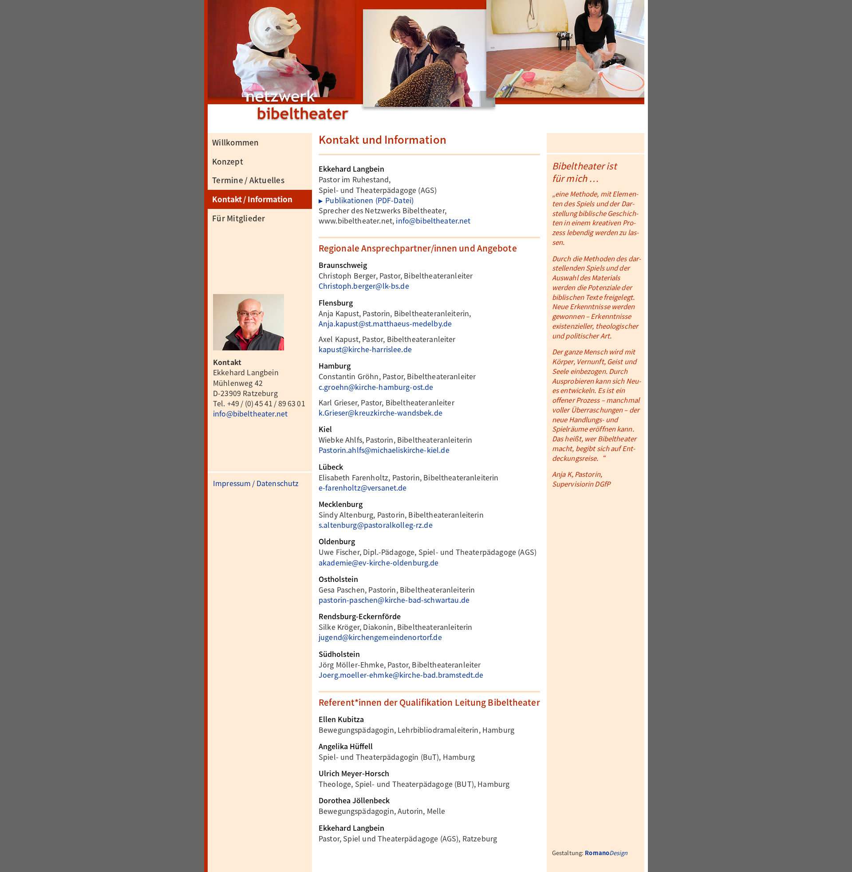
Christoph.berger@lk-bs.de (364, 285)
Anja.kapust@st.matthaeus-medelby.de (385, 323)
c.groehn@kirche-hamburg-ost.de (376, 386)
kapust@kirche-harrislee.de (365, 349)
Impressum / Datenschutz (256, 483)
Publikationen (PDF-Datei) (366, 200)
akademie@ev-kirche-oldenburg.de (379, 562)
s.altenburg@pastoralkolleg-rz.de (376, 524)
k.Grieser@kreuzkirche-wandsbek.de (380, 412)
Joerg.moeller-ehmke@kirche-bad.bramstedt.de (401, 674)
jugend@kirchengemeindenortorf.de (380, 637)
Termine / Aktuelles (248, 179)
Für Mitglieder (238, 218)
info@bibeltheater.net (250, 413)
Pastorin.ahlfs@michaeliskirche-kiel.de (384, 449)
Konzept (227, 161)
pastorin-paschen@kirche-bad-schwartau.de (394, 599)
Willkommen (235, 142)
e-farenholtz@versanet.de (363, 487)
